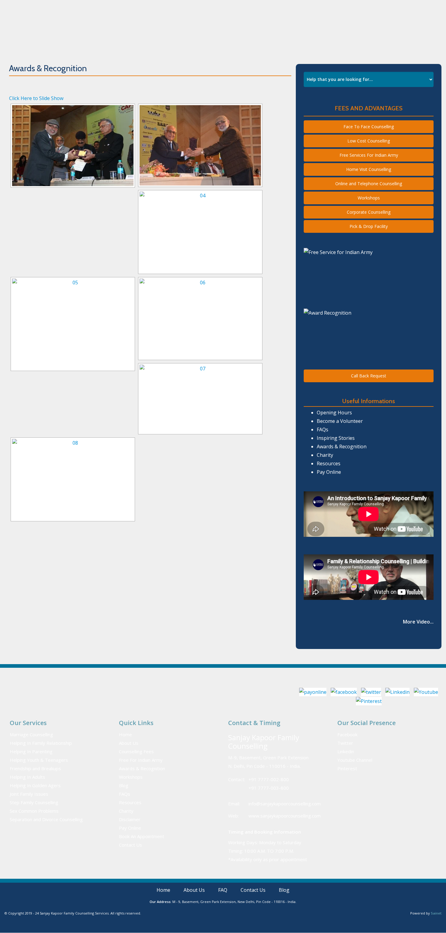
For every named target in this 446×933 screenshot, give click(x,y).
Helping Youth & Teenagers (39, 760)
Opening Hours (334, 412)
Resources (328, 463)
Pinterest (347, 768)
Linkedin (345, 751)
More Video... (418, 621)
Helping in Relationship (182, 31)
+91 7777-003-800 (268, 788)
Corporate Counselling (368, 212)
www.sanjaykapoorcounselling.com (284, 816)
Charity (325, 455)
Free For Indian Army (141, 760)
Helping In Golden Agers (35, 785)
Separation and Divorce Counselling (46, 819)
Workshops (369, 198)
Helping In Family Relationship (41, 743)
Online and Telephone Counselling (368, 183)
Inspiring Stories (336, 438)
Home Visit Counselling (368, 169)
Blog (123, 785)
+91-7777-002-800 (214, 7)
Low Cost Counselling (368, 141)
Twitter (345, 743)
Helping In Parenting (31, 751)
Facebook (347, 734)
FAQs (322, 429)
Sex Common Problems (34, 811)
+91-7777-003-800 (258, 7)
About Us (230, 31)
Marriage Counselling (31, 734)
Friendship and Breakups (35, 768)
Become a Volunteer (340, 421)
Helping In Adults (27, 777)
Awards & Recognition (286, 31)
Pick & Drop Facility (369, 226)
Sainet (436, 913)
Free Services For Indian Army (369, 155)
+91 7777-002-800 (268, 779)
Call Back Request (368, 376)
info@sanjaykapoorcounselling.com (284, 804)
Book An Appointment (339, 31)
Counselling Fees (136, 751)
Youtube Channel (354, 760)
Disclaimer (129, 819)
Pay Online (376, 7)
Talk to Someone (323, 8)
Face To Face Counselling (368, 126)
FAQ (251, 31)
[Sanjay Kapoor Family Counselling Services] (87, 31)
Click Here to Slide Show (36, 98)
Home (143, 31)
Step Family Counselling (34, 802)
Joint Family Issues (29, 794)
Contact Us (381, 31)
